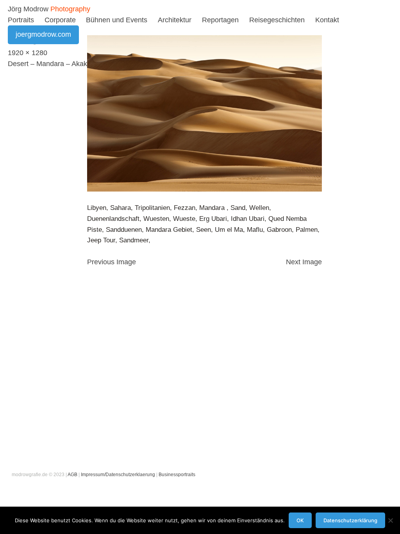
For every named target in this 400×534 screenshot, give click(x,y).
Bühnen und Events (116, 20)
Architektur (174, 20)
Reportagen (220, 20)
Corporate (60, 20)
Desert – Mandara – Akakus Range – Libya (75, 64)
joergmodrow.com (43, 34)
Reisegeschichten (277, 20)
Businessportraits (177, 474)
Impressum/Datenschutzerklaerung (118, 474)
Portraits (21, 20)
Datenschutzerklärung (350, 520)
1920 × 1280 (27, 53)
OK (300, 520)
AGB (72, 474)
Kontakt (327, 20)
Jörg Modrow (28, 9)
